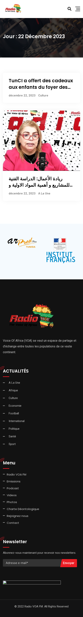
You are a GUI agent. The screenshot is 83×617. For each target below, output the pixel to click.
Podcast (13, 488)
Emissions (13, 481)
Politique (14, 428)
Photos (12, 502)
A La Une (44, 193)
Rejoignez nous (17, 516)
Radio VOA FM (16, 474)
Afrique (13, 390)
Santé (12, 436)
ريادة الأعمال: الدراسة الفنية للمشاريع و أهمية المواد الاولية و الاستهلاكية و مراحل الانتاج (39, 185)
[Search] (69, 9)
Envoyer (68, 563)
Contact (13, 523)
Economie (15, 405)
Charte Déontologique (23, 509)
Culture (43, 95)
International (17, 421)
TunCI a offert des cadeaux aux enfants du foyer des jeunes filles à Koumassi (41, 87)
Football (14, 413)
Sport (12, 444)
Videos (12, 495)
